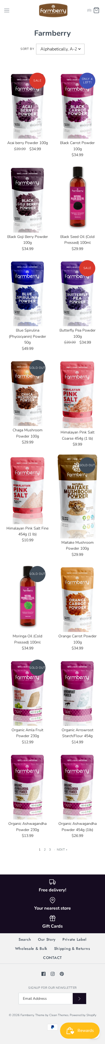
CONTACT (52, 957)
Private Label (74, 939)
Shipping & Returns (72, 948)
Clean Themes (58, 1015)
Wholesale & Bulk (31, 948)
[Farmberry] (52, 10)
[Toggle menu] (6, 10)
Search (25, 939)
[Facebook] (43, 974)
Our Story (47, 939)
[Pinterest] (62, 974)
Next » (62, 850)
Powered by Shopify (83, 1015)
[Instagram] (53, 974)
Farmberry (27, 1015)
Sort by (27, 49)
